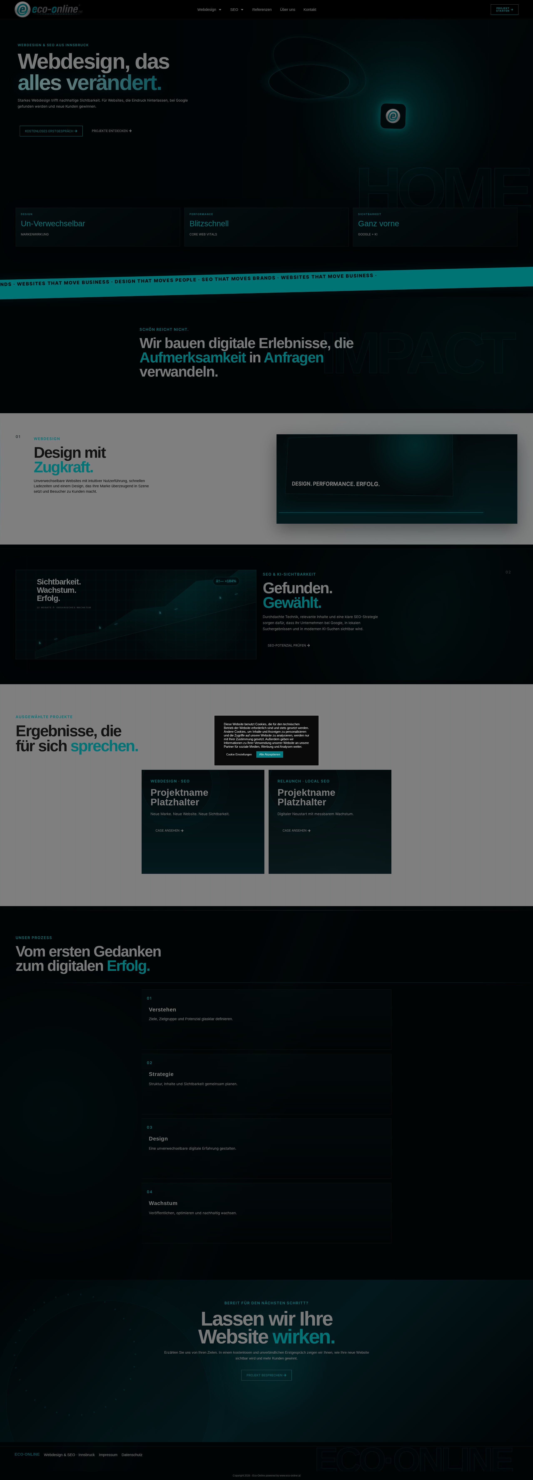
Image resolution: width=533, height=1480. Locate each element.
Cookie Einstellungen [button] (239, 754)
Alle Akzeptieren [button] (269, 754)
